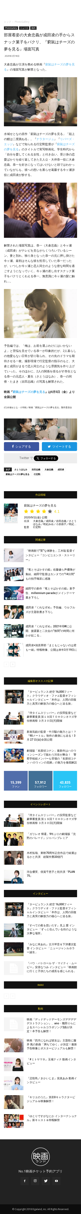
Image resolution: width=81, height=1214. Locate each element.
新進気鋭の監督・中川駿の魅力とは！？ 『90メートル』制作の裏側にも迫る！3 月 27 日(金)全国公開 (51, 735)
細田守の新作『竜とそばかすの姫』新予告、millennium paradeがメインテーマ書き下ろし (50, 593)
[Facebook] (25, 1181)
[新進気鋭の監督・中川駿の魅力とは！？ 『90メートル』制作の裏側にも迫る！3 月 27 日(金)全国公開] (14, 737)
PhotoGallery (22, 21)
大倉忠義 (49, 469)
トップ (7, 21)
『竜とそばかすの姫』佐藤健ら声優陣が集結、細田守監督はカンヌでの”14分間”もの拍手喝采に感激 (50, 574)
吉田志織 (36, 469)
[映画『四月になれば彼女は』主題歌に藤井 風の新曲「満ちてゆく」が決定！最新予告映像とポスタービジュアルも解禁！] (14, 1045)
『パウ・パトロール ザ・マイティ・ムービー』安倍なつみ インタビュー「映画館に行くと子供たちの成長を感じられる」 (52, 967)
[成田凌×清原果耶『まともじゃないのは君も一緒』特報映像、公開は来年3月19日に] (14, 650)
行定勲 (37, 474)
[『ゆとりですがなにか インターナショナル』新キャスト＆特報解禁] (14, 1121)
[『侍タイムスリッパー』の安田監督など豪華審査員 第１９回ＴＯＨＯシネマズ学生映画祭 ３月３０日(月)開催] (14, 718)
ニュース (24, 28)
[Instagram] (35, 1181)
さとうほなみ (20, 469)
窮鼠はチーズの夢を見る (29, 391)
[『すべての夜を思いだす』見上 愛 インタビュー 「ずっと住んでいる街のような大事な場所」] (14, 930)
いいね (16, 772)
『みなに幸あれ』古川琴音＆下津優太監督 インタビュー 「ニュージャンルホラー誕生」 (51, 948)
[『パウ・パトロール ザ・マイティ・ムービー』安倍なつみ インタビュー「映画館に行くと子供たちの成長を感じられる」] (14, 968)
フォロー (40, 772)
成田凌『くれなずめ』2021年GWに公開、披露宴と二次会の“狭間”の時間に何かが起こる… (50, 631)
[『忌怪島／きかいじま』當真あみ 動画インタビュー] (14, 1083)
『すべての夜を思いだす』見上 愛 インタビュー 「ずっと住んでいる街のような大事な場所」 (52, 929)
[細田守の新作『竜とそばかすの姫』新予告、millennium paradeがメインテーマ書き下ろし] (14, 593)
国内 (33, 28)
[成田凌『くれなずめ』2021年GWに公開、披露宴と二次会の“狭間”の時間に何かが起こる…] (14, 631)
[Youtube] (56, 1181)
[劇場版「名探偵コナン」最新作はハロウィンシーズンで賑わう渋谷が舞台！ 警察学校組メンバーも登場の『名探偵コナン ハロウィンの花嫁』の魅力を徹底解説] (14, 755)
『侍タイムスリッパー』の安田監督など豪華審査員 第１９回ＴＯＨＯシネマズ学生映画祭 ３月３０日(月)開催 (52, 716)
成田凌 (61, 469)
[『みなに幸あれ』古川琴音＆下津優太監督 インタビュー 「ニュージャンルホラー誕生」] (14, 949)
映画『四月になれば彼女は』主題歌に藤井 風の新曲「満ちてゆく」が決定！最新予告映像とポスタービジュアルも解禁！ (52, 1044)
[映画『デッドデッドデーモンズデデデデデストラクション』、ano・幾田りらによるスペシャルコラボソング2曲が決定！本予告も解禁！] (14, 1024)
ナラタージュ (45, 139)
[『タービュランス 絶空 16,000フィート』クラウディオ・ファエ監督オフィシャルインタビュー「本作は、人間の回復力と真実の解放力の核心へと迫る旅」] (14, 697)
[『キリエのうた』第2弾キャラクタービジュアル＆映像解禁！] (14, 1102)
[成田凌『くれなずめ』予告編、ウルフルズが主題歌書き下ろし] (14, 612)
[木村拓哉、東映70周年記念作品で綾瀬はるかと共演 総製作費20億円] (14, 858)
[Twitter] (46, 1181)
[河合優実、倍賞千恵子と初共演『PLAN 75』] (14, 877)
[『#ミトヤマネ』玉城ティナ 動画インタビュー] (14, 1064)
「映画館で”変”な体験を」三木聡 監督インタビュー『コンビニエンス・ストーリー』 (50, 555)
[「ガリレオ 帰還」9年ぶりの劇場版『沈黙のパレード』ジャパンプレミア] (14, 839)
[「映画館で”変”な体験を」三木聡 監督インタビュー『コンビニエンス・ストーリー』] (14, 555)
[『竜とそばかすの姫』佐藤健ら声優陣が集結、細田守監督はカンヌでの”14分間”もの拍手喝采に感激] (14, 574)
